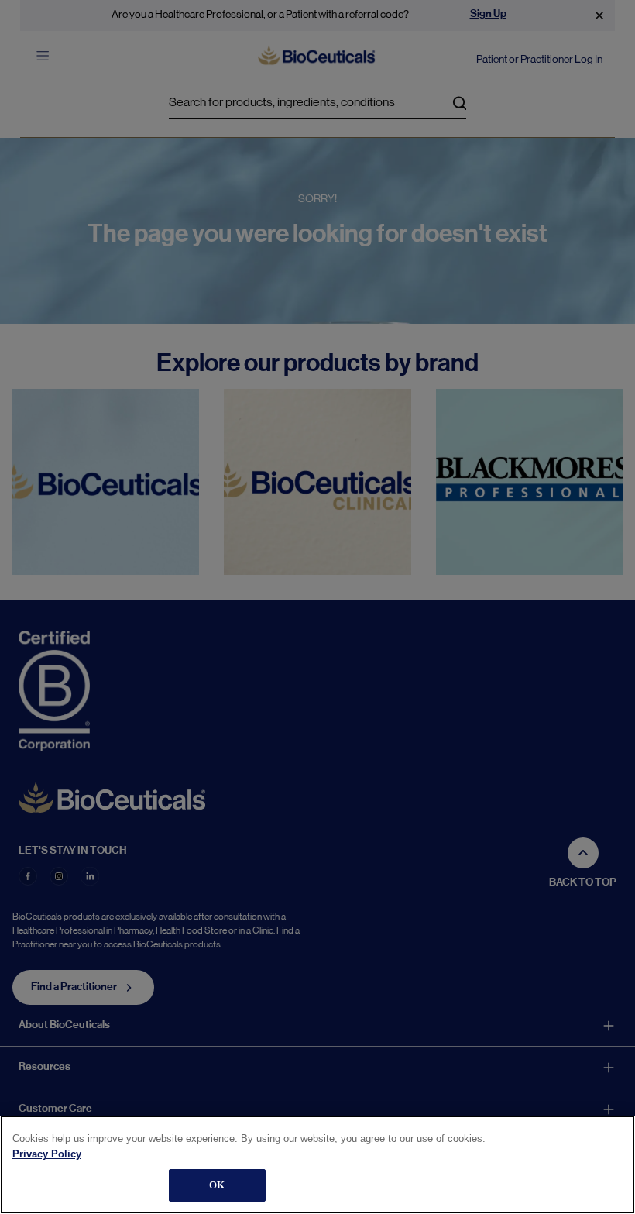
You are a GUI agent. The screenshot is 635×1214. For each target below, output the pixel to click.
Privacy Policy (46, 1154)
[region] (317, 1165)
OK (217, 1185)
